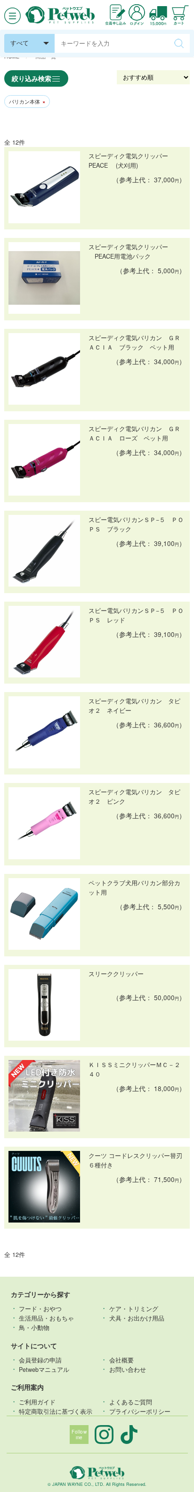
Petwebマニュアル (44, 1369)
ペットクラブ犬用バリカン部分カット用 (134, 888)
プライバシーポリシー (139, 1411)
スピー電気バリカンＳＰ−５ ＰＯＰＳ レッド (136, 615)
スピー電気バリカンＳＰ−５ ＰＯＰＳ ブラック (136, 524)
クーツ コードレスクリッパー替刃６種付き (135, 1160)
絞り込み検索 (31, 78)
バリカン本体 (27, 101)
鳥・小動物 (34, 1327)
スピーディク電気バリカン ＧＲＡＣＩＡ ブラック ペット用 (134, 342)
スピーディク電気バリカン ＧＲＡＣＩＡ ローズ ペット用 (134, 433)
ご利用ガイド (37, 1401)
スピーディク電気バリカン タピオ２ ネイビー (134, 706)
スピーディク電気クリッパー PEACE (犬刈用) (132, 161)
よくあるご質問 (130, 1401)
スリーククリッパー (116, 974)
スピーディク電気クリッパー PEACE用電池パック (128, 252)
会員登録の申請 (40, 1359)
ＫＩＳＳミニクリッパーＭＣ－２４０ (134, 1069)
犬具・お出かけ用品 (136, 1317)
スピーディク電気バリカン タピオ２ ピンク (134, 797)
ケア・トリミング (133, 1308)
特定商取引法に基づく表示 (55, 1411)
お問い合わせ (127, 1369)
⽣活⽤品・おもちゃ (46, 1317)
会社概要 (121, 1359)
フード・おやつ (40, 1308)
